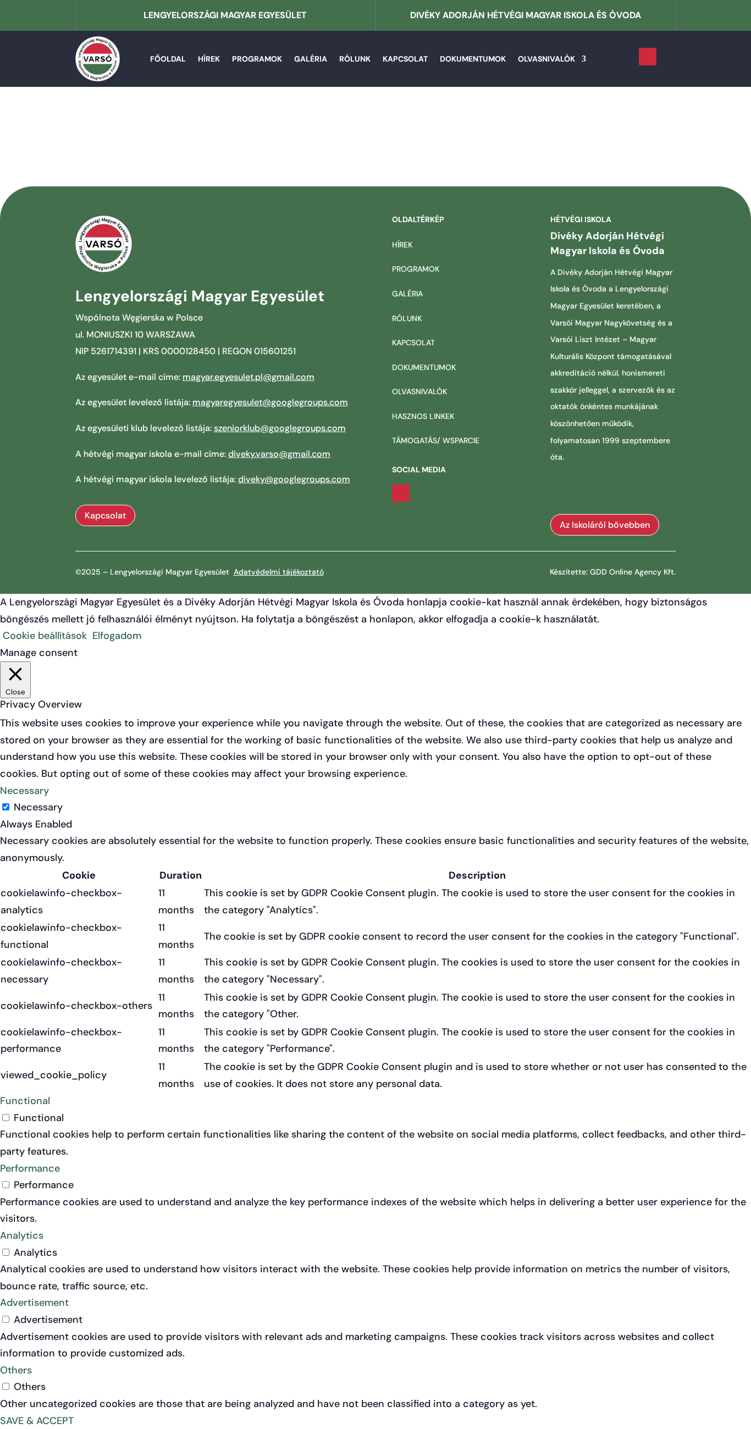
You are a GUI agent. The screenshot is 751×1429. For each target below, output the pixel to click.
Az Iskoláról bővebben (605, 525)
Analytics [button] (21, 1235)
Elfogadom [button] (116, 635)
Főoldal (168, 59)
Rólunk (355, 59)
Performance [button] (30, 1168)
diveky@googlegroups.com (294, 479)
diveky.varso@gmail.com (279, 454)
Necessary (38, 807)
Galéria (310, 59)
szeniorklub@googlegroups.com (280, 428)
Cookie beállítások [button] (45, 635)
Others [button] (16, 1370)
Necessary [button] (24, 790)
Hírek (209, 59)
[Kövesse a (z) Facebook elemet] (647, 56)
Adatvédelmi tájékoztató (279, 572)
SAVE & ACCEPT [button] (37, 1420)
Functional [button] (25, 1100)
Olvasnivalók (546, 59)
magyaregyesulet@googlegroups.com (270, 402)
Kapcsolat (405, 59)
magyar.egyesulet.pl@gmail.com (248, 377)
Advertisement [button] (34, 1302)
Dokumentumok (473, 59)
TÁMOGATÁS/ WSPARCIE (435, 440)
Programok (257, 59)
